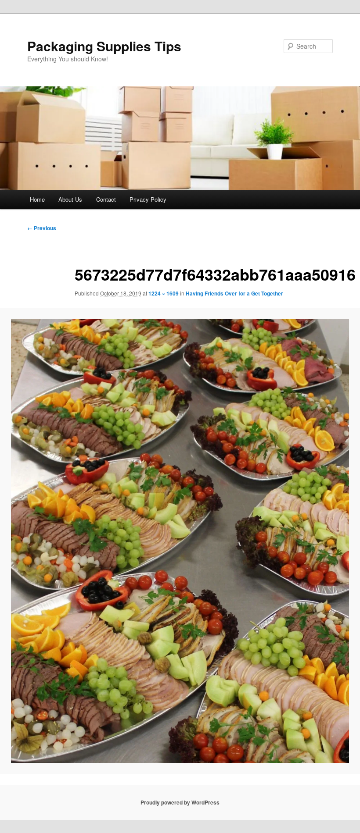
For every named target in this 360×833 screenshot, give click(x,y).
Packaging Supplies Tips (104, 45)
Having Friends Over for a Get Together (234, 293)
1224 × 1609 (163, 293)
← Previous (41, 228)
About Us (70, 199)
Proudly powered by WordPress (180, 802)
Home (37, 199)
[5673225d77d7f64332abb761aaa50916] (180, 541)
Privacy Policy (148, 199)
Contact (106, 199)
